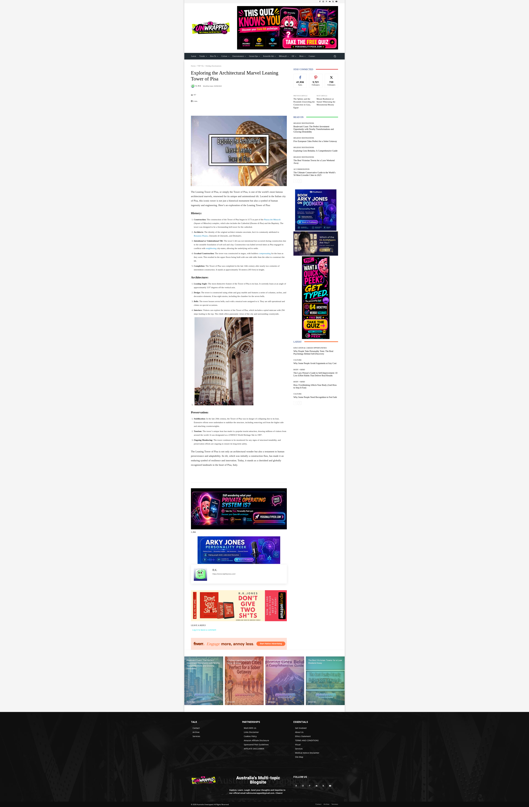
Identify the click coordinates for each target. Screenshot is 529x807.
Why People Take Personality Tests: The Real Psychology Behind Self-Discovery (313, 352)
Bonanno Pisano (201, 236)
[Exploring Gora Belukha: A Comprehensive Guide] (284, 680)
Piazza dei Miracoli (272, 219)
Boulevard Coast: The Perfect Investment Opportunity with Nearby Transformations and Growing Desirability (313, 129)
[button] (335, 56)
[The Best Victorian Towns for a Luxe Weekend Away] (325, 680)
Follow (316, 76)
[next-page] (299, 181)
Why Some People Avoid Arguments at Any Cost (314, 363)
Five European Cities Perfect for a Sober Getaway (315, 141)
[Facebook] (320, 1)
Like (300, 76)
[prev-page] (295, 181)
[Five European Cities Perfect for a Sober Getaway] (244, 680)
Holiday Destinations (213, 66)
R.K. (199, 86)
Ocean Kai (190, 702)
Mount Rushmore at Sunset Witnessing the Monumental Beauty (326, 102)
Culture (297, 360)
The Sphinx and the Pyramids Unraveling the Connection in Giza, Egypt (304, 103)
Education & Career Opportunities (310, 348)
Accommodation (301, 169)
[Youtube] (336, 1)
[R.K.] (193, 86)
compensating (265, 253)
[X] (333, 1)
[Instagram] (323, 1)
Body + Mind (299, 370)
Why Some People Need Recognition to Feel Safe (315, 397)
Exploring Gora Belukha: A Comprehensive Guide (315, 151)
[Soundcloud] (329, 1)
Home (193, 66)
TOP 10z (200, 66)
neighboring (211, 248)
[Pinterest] (326, 1)
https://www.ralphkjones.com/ (223, 574)
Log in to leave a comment (204, 630)
